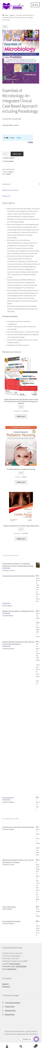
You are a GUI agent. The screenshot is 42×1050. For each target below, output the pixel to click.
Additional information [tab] (10, 190)
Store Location (15, 964)
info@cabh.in (11, 969)
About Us (5, 984)
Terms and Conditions (12, 1003)
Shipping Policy (10, 1010)
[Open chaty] (36, 1039)
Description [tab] (6, 184)
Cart (32, 1044)
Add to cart (17, 154)
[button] (36, 32)
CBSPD (9, 174)
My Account (7, 1046)
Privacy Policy (10, 1006)
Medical (12, 15)
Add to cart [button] (21, 416)
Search (21, 1046)
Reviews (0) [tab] (6, 196)
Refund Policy (10, 1014)
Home (6, 15)
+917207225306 (21, 966)
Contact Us (6, 986)
